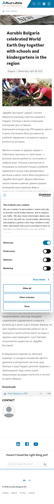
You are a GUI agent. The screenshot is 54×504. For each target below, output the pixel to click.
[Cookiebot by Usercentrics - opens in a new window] (39, 195)
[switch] (47, 251)
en (24, 480)
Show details (39, 279)
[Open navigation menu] (49, 4)
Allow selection (27, 297)
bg (29, 480)
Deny (27, 306)
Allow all (27, 288)
